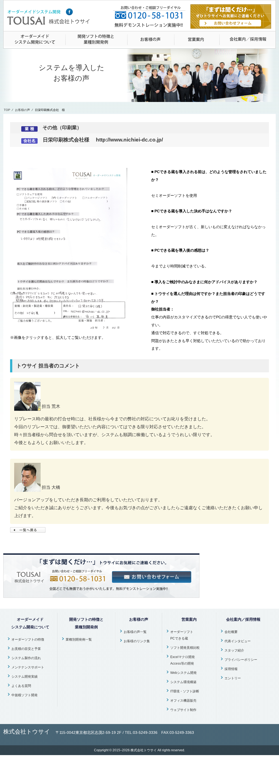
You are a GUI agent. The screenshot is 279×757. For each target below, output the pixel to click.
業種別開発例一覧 (79, 639)
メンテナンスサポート (27, 667)
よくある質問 (21, 686)
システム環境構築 (183, 682)
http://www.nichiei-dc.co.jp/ (129, 140)
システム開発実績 (24, 676)
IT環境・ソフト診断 (184, 691)
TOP (7, 109)
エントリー (233, 678)
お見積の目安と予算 (26, 649)
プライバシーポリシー (241, 660)
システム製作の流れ (26, 658)
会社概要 (231, 632)
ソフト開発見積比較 (185, 648)
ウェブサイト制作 (183, 710)
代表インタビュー (238, 641)
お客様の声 (22, 109)
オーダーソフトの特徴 (27, 639)
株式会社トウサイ (144, 750)
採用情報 (231, 669)
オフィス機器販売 (183, 700)
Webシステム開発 (183, 673)
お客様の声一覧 (135, 632)
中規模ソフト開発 (24, 695)
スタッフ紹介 (234, 650)
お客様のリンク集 (137, 641)
